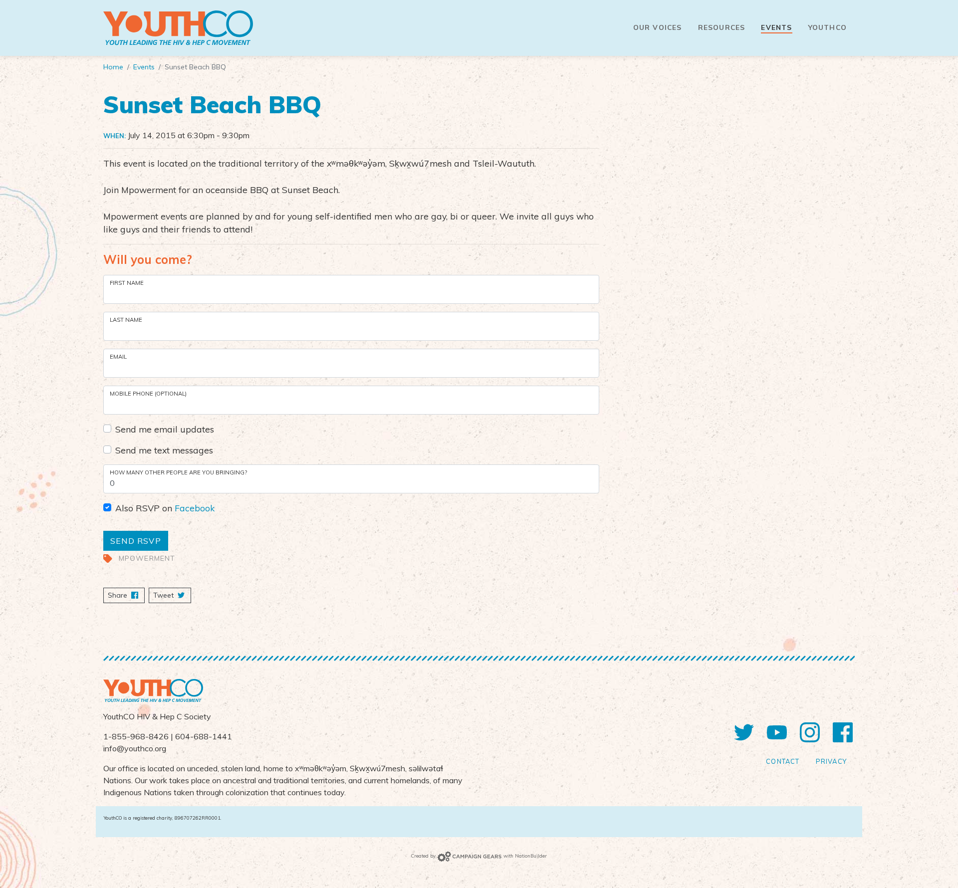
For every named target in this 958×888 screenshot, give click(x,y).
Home (113, 66)
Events (776, 27)
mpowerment (147, 558)
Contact (782, 761)
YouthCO (827, 27)
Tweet (164, 595)
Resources (721, 27)
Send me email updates (164, 429)
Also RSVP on (165, 507)
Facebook (195, 507)
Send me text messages (164, 449)
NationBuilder (531, 856)
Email (118, 356)
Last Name (126, 319)
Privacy (831, 761)
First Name (127, 282)
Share (126, 595)
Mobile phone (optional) (148, 393)
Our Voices (657, 27)
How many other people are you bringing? (178, 472)
